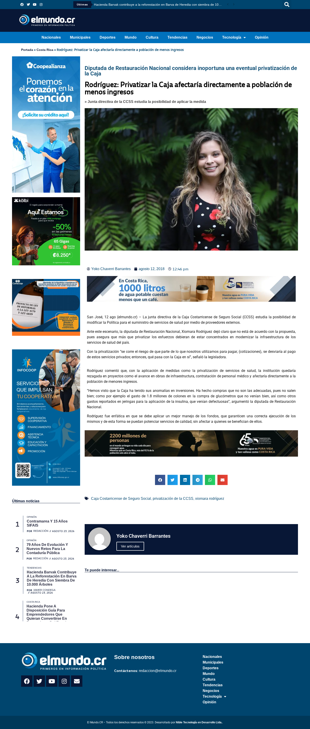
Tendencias (177, 37)
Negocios (205, 37)
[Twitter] (28, 4)
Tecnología (231, 37)
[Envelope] (76, 681)
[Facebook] (22, 4)
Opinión (261, 37)
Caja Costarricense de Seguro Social (121, 498)
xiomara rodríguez (209, 498)
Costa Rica (45, 50)
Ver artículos (130, 546)
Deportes (108, 37)
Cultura (152, 37)
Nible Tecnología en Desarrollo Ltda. (199, 722)
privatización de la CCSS (173, 498)
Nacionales (51, 37)
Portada (27, 50)
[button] (286, 4)
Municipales (80, 37)
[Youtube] (35, 4)
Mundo (131, 37)
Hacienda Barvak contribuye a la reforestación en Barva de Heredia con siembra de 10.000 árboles (159, 4)
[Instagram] (41, 4)
